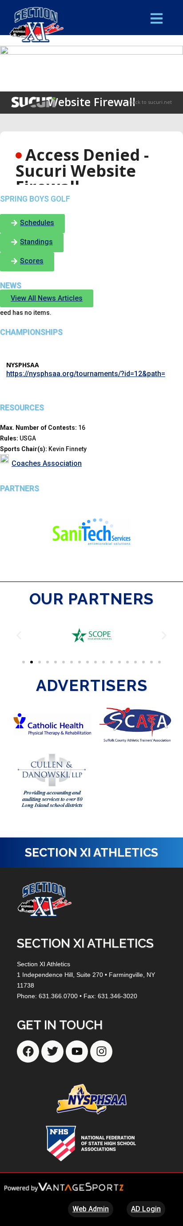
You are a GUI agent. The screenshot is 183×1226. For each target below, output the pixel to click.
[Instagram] (101, 1051)
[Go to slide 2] (31, 662)
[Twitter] (52, 1051)
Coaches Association (47, 463)
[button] (18, 635)
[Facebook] (28, 1051)
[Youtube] (77, 1051)
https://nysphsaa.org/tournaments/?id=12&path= (85, 373)
